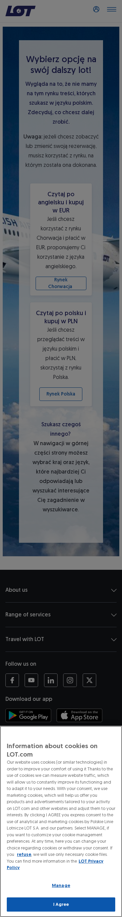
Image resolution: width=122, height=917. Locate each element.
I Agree (61, 904)
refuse (24, 854)
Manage (61, 885)
